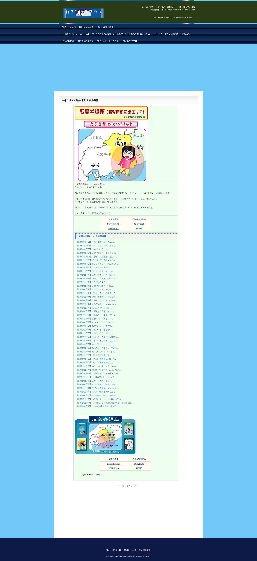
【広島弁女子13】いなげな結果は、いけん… (95, 286)
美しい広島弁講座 (105, 27)
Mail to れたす (130, 550)
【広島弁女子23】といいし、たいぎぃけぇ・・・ (97, 322)
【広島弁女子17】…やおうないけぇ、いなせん (96, 300)
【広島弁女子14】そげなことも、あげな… (94, 289)
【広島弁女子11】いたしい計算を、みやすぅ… (96, 278)
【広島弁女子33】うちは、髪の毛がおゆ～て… (96, 359)
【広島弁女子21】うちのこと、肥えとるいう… (96, 315)
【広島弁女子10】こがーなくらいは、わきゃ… (96, 275)
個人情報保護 (145, 550)
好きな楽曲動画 (67, 41)
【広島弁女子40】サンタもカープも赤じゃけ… (96, 384)
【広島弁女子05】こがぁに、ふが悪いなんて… (96, 256)
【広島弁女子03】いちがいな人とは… (92, 249)
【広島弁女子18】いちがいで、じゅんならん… (96, 304)
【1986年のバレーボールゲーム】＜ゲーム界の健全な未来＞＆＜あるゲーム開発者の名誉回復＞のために (106, 34)
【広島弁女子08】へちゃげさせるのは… (93, 267)
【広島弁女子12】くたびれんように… (92, 282)
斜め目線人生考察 (85, 41)
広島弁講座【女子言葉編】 (93, 236)
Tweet (97, 475)
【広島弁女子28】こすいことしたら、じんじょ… (97, 340)
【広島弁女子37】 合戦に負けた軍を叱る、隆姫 (97, 373)
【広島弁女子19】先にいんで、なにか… (93, 308)
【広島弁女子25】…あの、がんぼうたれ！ (94, 330)
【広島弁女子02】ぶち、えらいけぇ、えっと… (96, 245)
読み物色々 (187, 34)
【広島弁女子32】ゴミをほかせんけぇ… (93, 355)
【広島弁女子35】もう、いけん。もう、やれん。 (97, 366)
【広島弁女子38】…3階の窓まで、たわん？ (95, 377)
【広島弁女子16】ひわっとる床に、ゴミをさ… (96, 297)
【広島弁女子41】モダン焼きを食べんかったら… (97, 388)
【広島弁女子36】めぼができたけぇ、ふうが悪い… (98, 370)
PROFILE (117, 550)
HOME (63, 27)
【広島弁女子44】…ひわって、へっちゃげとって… (98, 399)
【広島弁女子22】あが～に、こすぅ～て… (94, 318)
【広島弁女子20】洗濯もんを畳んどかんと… (95, 311)
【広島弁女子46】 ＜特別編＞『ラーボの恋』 (97, 406)
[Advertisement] (128, 67)
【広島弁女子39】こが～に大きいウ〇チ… (94, 381)
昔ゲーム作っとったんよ (108, 41)
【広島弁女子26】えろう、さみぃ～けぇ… (94, 333)
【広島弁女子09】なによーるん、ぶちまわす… (96, 271)
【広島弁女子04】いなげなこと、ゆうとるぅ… (96, 253)
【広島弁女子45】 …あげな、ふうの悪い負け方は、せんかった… (104, 403)
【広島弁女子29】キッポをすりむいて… (93, 344)
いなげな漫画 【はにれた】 (82, 27)
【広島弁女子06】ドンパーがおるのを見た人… (96, 260)
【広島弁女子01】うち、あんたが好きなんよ (95, 242)
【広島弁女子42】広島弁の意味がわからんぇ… (96, 392)
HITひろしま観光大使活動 (167, 34)
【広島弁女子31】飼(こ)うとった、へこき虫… (96, 351)
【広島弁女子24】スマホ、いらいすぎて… (94, 326)
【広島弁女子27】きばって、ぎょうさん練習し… (97, 337)
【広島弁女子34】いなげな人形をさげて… (94, 362)
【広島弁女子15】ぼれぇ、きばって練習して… (96, 293)
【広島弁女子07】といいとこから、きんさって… (97, 264)
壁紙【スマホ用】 (130, 41)
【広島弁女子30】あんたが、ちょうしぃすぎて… (97, 348)
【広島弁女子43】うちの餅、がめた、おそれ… (96, 395)
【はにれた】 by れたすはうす (90, 13)
